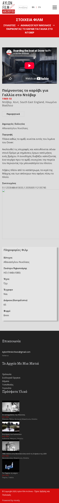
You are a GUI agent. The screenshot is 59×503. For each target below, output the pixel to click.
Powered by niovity (11, 500)
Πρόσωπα (6, 374)
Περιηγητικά (13, 114)
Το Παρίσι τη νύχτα (9, 473)
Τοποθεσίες (7, 384)
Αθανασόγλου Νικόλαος (36, 25)
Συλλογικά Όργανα (11, 377)
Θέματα (5, 381)
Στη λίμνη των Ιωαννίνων (11, 434)
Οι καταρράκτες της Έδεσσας (13, 415)
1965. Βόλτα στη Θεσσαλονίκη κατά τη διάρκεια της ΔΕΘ (24, 454)
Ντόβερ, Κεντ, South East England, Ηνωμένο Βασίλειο (29, 103)
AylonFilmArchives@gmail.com (16, 352)
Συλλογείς (9, 25)
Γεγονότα (6, 388)
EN (39, 7)
